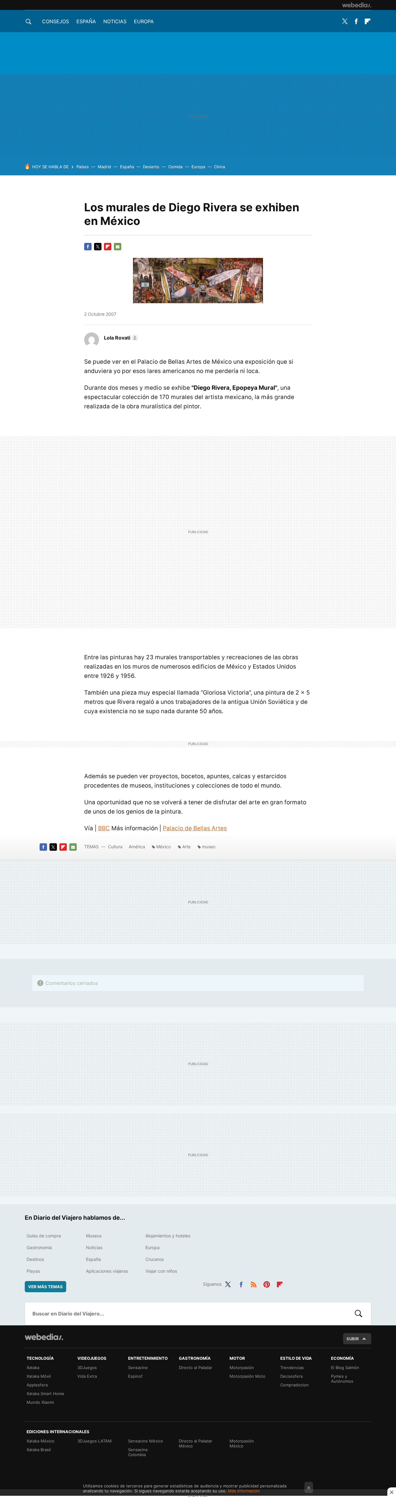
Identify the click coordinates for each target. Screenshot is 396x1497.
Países (82, 166)
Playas (33, 1271)
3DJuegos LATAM (94, 1440)
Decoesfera (291, 1376)
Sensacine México (145, 1440)
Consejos (55, 21)
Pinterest (267, 1283)
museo (208, 846)
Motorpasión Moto (247, 1376)
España (86, 21)
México (163, 846)
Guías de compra (44, 1235)
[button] (120, 337)
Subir (352, 1338)
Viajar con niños (161, 1271)
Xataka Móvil (39, 1376)
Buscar (358, 1313)
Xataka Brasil (39, 1449)
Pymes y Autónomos (342, 1379)
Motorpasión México (242, 1443)
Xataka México (40, 1440)
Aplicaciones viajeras (107, 1271)
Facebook (356, 21)
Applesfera (37, 1384)
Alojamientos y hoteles (167, 1235)
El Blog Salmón (345, 1367)
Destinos (35, 1259)
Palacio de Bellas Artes (195, 828)
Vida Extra (87, 1376)
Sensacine (138, 1367)
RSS (254, 1283)
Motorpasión (242, 1367)
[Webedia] (356, 5)
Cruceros (154, 1259)
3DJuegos (87, 1367)
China (219, 166)
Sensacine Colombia (138, 1452)
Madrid (104, 166)
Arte (186, 846)
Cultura (115, 846)
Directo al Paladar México (195, 1443)
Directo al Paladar (195, 1367)
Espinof (135, 1376)
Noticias (115, 21)
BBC (104, 828)
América (137, 846)
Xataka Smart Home (45, 1393)
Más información (244, 1490)
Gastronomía (39, 1247)
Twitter (344, 21)
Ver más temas (45, 1286)
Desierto (151, 166)
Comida (175, 166)
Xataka (33, 1367)
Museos (93, 1235)
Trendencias (292, 1367)
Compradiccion (294, 1384)
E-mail (117, 246)
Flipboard (367, 21)
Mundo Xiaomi (40, 1402)
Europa (144, 21)
